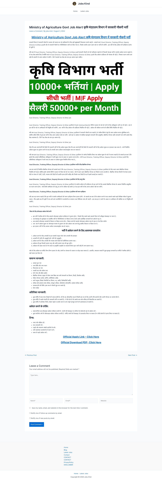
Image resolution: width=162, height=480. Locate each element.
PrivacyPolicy (68, 462)
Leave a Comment (35, 31)
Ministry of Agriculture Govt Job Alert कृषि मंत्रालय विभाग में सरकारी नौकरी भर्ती (81, 37)
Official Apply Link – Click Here (81, 336)
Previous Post (31, 355)
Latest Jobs (84, 11)
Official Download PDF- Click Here (81, 342)
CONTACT (67, 457)
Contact (67, 455)
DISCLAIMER (68, 465)
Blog (65, 450)
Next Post (132, 355)
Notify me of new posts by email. (43, 418)
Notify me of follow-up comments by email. (46, 413)
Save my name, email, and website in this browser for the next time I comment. (60, 408)
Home (75, 11)
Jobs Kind (84, 3)
